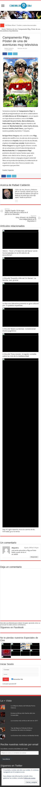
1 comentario (8, 50)
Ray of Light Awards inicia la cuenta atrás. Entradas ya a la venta (19, 530)
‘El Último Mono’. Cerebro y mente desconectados (20, 25)
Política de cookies (29, 778)
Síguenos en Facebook (12, 627)
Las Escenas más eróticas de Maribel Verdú (25, 735)
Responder (34, 557)
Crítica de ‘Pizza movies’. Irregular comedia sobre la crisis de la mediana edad (19, 355)
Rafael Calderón (9, 48)
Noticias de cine (12, 29)
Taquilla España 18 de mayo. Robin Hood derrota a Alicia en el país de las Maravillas (16, 211)
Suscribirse (6, 759)
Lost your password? (9, 684)
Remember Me (18, 679)
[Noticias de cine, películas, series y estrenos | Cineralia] (20, 5)
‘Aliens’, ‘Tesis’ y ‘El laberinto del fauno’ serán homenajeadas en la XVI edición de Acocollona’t (20, 253)
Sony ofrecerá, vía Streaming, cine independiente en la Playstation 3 (26, 218)
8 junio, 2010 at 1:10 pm (31, 547)
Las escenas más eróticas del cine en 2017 (24, 721)
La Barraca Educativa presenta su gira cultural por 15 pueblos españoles (20, 304)
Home (3, 29)
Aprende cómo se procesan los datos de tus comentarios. (20, 624)
